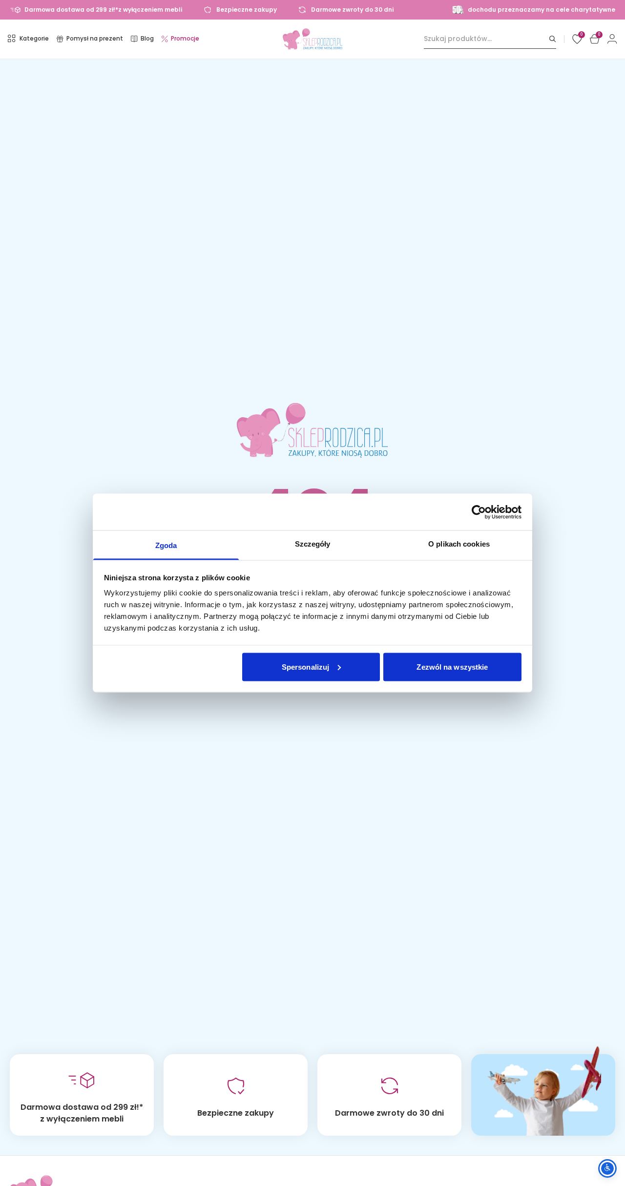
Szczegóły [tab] (313, 544)
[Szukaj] (552, 38)
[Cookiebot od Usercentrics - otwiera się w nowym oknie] (478, 512)
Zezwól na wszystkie (452, 666)
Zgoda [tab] (166, 545)
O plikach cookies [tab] (459, 544)
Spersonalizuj (305, 666)
